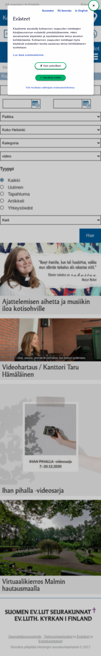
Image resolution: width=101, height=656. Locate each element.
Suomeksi (48, 10)
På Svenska (64, 10)
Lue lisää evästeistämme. (28, 54)
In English (81, 10)
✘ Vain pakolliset (50, 65)
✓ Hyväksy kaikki (50, 77)
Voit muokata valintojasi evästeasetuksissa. (50, 87)
